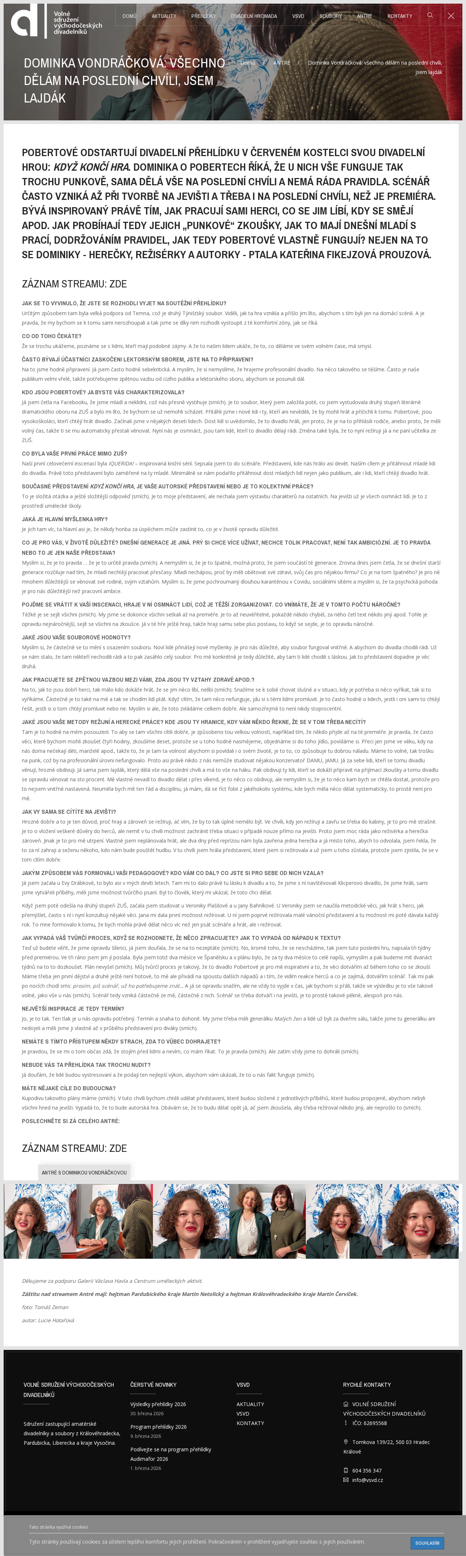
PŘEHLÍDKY (203, 16)
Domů (130, 16)
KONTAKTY (400, 16)
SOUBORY (331, 16)
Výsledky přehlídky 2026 (158, 1404)
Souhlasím (427, 1543)
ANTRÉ (364, 16)
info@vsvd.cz (367, 1479)
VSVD (298, 16)
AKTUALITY (164, 16)
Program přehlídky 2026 (158, 1426)
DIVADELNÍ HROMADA (254, 16)
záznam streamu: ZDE (74, 283)
